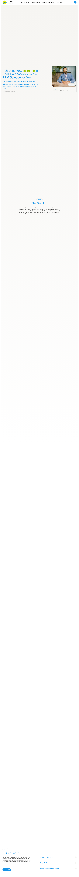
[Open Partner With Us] (63, 2)
